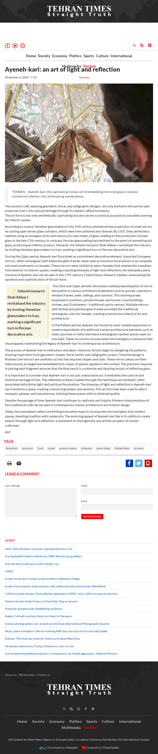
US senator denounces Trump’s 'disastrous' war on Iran (39, 646)
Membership (27, 674)
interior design (103, 448)
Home (31, 55)
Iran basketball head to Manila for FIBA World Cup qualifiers (43, 556)
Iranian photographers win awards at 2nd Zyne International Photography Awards (57, 623)
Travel (40, 448)
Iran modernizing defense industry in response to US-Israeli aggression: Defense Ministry (62, 653)
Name (84, 485)
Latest (10, 540)
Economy (59, 55)
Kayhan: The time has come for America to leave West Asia (42, 638)
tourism (51, 448)
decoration (139, 448)
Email (84, 501)
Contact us (43, 674)
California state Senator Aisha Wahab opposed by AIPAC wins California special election (61, 593)
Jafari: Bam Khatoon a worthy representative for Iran (38, 549)
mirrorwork (27, 448)
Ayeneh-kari (11, 448)
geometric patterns (68, 448)
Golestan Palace (122, 448)
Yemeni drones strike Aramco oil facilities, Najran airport (41, 601)
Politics (75, 55)
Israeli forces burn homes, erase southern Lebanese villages (42, 578)
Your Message (12, 485)
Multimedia (71, 66)
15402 (9, 571)
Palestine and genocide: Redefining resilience (33, 608)
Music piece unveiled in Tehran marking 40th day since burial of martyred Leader (57, 631)
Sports (89, 55)
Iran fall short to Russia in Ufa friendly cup (32, 564)
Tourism (89, 66)
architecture (86, 448)
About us (11, 674)
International (121, 55)
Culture (102, 55)
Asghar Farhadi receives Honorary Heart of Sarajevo (38, 616)
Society (44, 55)
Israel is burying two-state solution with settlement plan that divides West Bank (55, 586)
